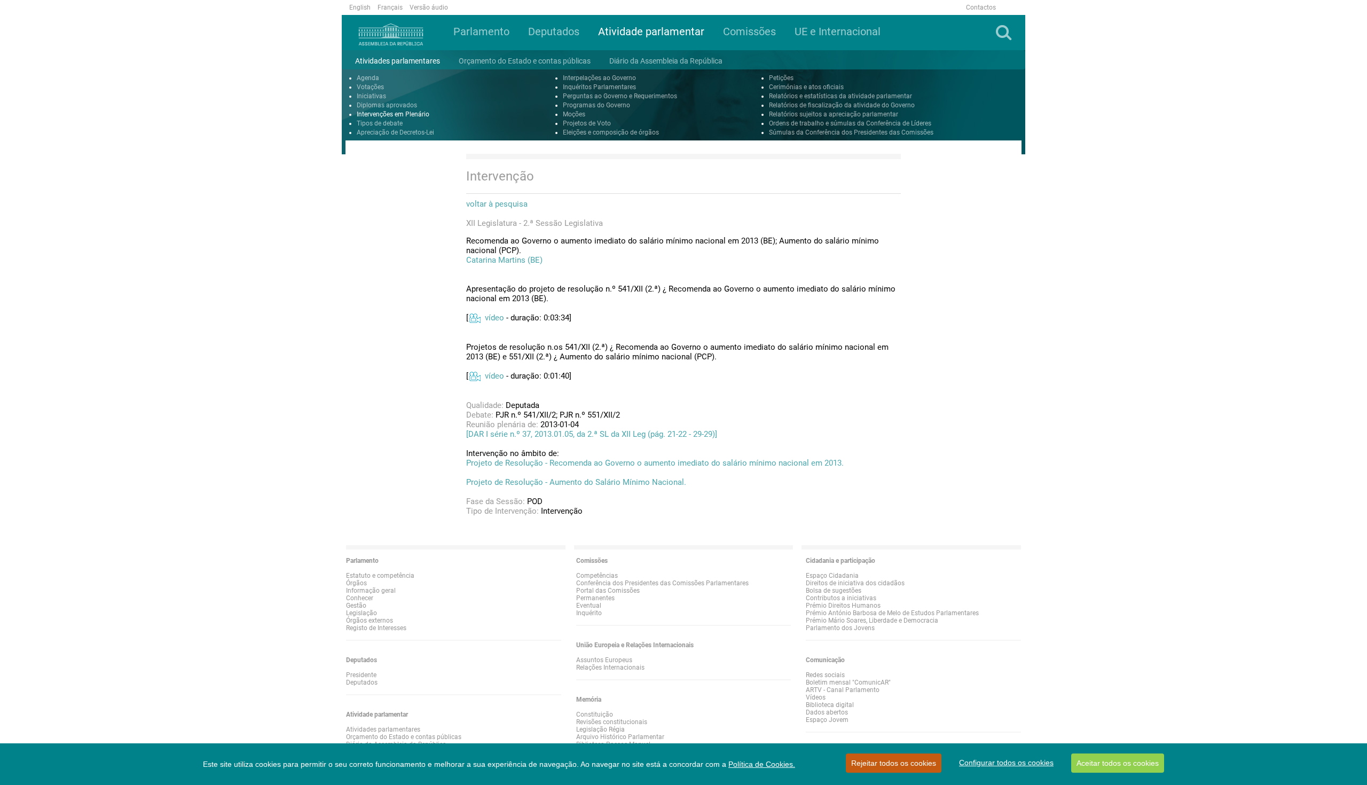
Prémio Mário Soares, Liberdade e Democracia (872, 620)
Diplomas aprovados (387, 105)
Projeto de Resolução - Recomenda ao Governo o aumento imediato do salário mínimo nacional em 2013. (655, 463)
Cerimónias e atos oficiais (806, 87)
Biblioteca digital (830, 705)
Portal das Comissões (608, 590)
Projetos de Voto (587, 123)
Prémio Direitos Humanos (843, 605)
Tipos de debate (380, 123)
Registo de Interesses (376, 628)
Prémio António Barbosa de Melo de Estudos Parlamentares (892, 613)
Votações (370, 87)
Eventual (588, 605)
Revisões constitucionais (611, 722)
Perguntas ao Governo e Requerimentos (620, 96)
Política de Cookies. (761, 764)
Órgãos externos (369, 620)
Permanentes (595, 598)
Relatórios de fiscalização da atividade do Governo (842, 105)
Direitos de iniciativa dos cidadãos (855, 583)
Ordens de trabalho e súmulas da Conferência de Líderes (850, 123)
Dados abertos (827, 712)
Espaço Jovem (827, 720)
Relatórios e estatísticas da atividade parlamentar (840, 96)
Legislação (361, 613)
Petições (781, 78)
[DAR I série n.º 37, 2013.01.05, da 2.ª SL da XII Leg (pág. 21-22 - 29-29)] (591, 434)
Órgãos (356, 583)
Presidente (361, 675)
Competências (597, 575)
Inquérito (589, 613)
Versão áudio (429, 7)
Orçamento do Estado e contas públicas (403, 737)
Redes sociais (825, 675)
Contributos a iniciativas (841, 598)
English (360, 7)
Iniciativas (371, 96)
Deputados (362, 682)
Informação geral (371, 590)
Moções (574, 114)
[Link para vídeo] (474, 318)
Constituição (594, 714)
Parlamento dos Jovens (840, 628)
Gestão (356, 605)
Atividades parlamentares (383, 729)
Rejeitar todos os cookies (893, 763)
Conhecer (359, 598)
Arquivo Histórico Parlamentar (620, 737)
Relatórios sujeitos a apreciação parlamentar (833, 114)
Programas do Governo (596, 105)
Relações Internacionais (610, 667)
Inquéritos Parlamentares (599, 87)
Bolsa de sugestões (833, 590)
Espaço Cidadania (832, 575)
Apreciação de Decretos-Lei (395, 132)
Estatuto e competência (380, 575)
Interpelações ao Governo (599, 78)
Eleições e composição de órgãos (611, 132)
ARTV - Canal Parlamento (842, 690)
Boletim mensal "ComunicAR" (848, 682)
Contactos (981, 7)
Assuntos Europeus (604, 660)
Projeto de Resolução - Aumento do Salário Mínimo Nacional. (576, 482)
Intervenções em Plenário (393, 114)
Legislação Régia (600, 729)
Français (390, 7)
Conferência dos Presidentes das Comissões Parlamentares (662, 583)
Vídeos (816, 697)
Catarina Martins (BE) (504, 260)
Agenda (368, 78)
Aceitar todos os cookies (1118, 763)
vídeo (494, 318)
